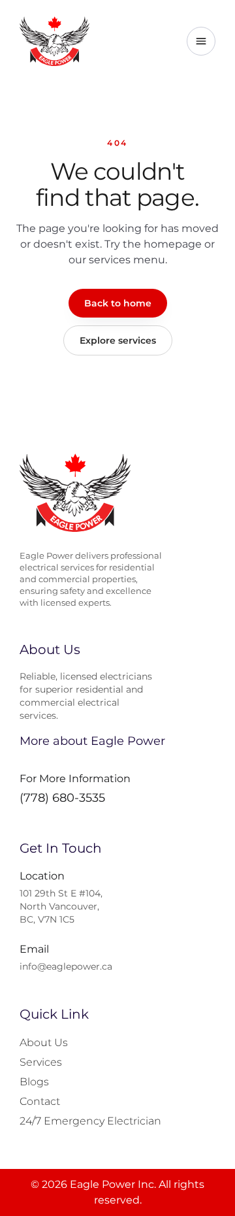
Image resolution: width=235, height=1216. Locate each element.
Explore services (118, 340)
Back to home (117, 303)
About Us (44, 1042)
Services (41, 1062)
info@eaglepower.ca (66, 966)
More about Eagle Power (92, 741)
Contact (40, 1101)
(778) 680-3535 (62, 798)
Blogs (34, 1082)
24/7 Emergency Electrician (90, 1121)
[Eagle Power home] (54, 41)
